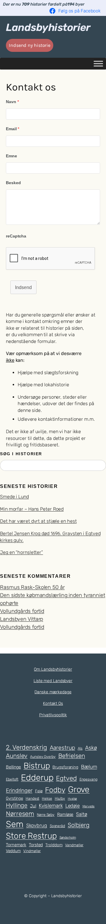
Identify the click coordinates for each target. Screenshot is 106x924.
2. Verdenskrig (26, 747)
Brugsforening (65, 767)
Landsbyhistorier (48, 27)
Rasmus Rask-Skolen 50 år (32, 587)
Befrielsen (71, 755)
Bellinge (13, 767)
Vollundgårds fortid (22, 611)
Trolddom (53, 844)
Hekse (47, 798)
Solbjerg (79, 825)
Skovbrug (36, 825)
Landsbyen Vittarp (21, 619)
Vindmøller (32, 851)
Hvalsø (72, 799)
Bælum (89, 767)
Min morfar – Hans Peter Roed (32, 509)
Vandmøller (74, 845)
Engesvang (88, 779)
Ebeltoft (12, 779)
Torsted (36, 844)
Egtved (66, 778)
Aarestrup (62, 747)
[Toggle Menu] (98, 63)
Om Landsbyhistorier (53, 669)
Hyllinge (16, 805)
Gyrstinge (14, 798)
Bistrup (37, 765)
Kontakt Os (53, 703)
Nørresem (20, 813)
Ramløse (65, 814)
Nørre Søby (45, 815)
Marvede (88, 806)
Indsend (23, 287)
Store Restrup (31, 836)
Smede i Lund (14, 496)
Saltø (81, 814)
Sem (15, 824)
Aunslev (16, 755)
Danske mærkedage (52, 691)
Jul (33, 805)
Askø (91, 748)
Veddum (13, 850)
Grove (79, 789)
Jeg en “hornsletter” (21, 552)
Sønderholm (67, 837)
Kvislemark (51, 805)
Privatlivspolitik (53, 714)
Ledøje (72, 805)
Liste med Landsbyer (53, 680)
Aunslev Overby (43, 757)
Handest (32, 798)
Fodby (55, 790)
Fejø (39, 790)
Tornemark (16, 844)
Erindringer (19, 790)
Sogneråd (57, 826)
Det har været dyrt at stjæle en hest (38, 521)
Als (80, 748)
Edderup (37, 778)
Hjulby (60, 798)
